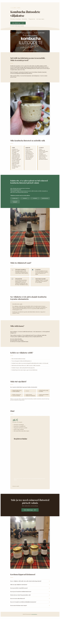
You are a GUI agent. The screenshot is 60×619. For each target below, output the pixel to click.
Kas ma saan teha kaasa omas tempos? (30, 605)
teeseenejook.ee (34, 614)
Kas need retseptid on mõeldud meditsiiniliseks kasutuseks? (30, 602)
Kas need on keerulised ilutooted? (30, 598)
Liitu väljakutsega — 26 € (18, 23)
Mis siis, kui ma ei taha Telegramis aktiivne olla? (30, 595)
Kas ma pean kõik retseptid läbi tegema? (30, 588)
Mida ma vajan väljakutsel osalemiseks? (30, 584)
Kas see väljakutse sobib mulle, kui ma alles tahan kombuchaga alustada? (30, 581)
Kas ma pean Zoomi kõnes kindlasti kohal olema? (30, 591)
